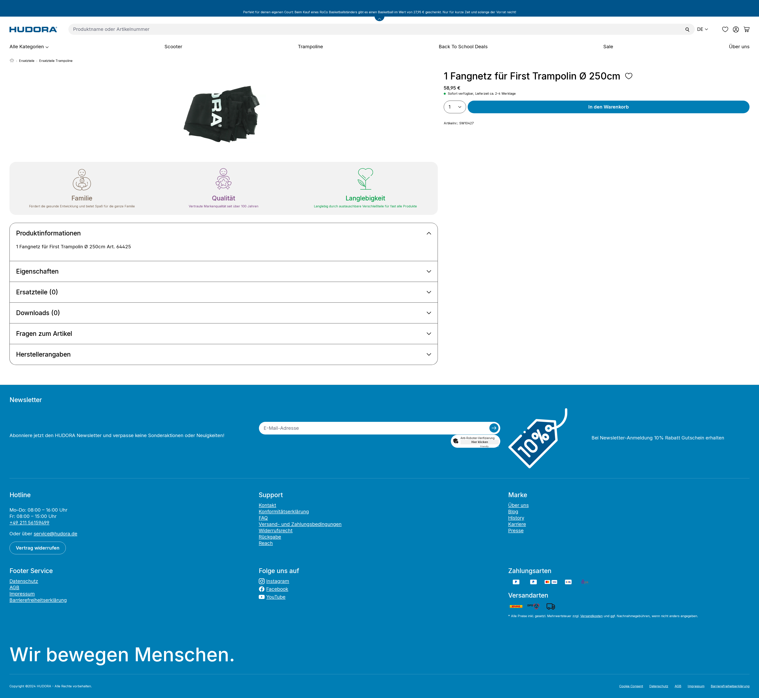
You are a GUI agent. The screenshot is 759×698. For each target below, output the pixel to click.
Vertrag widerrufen (37, 548)
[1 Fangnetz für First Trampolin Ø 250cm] (223, 113)
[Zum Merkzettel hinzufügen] (628, 76)
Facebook (277, 589)
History (516, 518)
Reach (266, 543)
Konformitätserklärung (284, 511)
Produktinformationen (48, 233)
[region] (224, 113)
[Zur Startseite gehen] (33, 29)
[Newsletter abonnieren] (494, 428)
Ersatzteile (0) (37, 292)
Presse (516, 530)
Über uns (518, 505)
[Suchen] (687, 29)
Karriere (517, 524)
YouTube (275, 597)
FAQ (263, 518)
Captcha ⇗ (489, 446)
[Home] (11, 61)
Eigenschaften (37, 271)
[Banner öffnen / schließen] (379, 16)
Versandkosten (591, 616)
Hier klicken (479, 442)
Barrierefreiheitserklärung (38, 600)
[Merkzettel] (725, 29)
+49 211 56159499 (29, 522)
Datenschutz (23, 581)
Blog (513, 511)
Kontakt (267, 505)
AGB (14, 587)
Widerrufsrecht (276, 530)
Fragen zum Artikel (44, 333)
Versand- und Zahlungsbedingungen (300, 524)
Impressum (22, 594)
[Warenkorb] (745, 29)
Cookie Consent (631, 686)
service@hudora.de (55, 533)
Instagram (277, 581)
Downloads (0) (38, 313)
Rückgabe (270, 537)
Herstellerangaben (43, 354)
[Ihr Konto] (736, 29)
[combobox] (374, 29)
